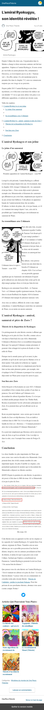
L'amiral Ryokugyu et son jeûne (15, 106)
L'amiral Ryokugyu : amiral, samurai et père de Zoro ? (23, 120)
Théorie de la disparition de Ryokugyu (19, 124)
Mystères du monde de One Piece (23, 680)
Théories (5, 683)
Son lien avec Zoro (12, 130)
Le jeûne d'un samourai (13, 109)
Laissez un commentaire (22, 690)
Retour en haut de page (34, 700)
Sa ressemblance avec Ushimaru (16, 115)
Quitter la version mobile (22, 707)
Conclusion (8, 135)
